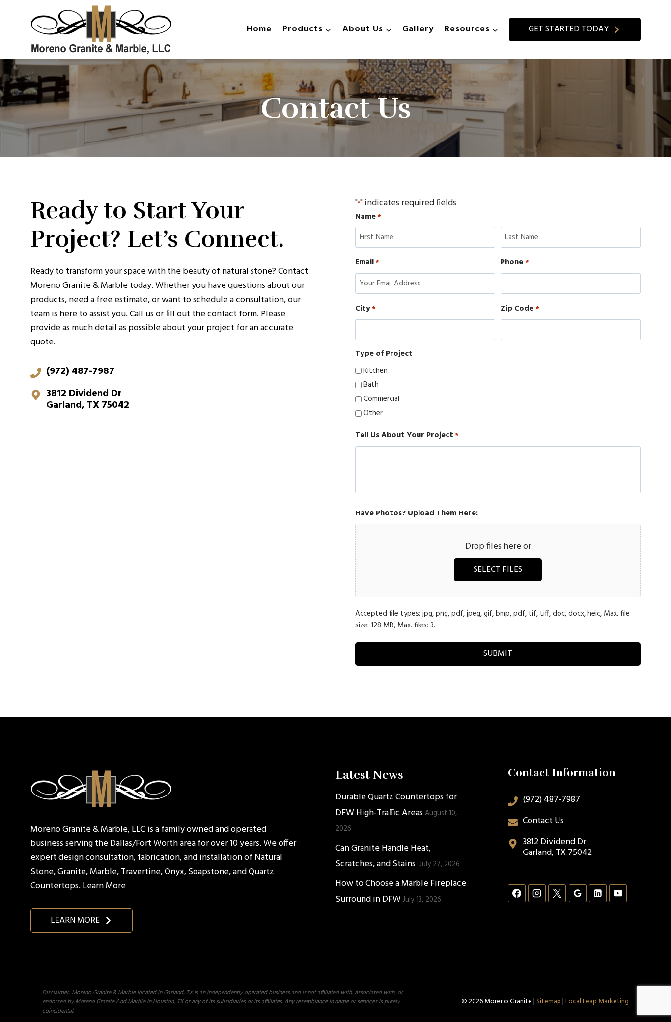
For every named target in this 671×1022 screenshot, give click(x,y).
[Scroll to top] (645, 982)
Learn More (104, 886)
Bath (371, 385)
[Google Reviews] (578, 893)
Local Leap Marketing (597, 1001)
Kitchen (375, 371)
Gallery (418, 29)
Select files (498, 569)
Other (373, 413)
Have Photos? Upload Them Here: (416, 514)
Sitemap (548, 1001)
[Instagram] (537, 893)
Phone (515, 262)
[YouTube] (618, 893)
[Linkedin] (598, 893)
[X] (557, 893)
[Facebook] (517, 893)
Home (259, 29)
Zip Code (520, 309)
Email (367, 262)
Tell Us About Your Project (407, 435)
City (365, 309)
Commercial (381, 399)
